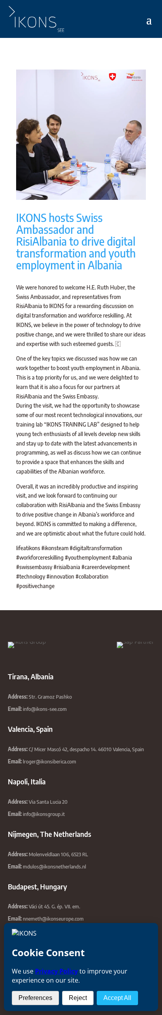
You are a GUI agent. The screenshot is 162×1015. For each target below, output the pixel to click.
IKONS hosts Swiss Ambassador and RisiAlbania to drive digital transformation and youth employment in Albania (76, 241)
